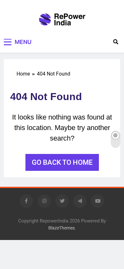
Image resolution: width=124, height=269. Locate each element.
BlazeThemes (61, 228)
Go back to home (62, 162)
